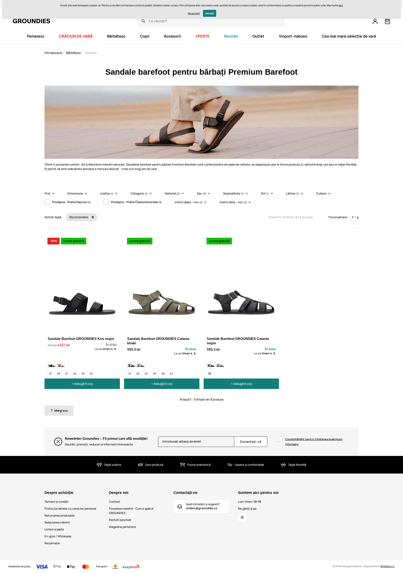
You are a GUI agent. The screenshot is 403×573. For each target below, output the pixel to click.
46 (163, 373)
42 (74, 373)
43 (83, 373)
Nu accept (194, 13)
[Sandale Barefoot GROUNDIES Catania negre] (131, 363)
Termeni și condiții (56, 502)
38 (209, 373)
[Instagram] (242, 517)
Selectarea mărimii (57, 522)
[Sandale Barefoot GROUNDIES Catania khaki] (140, 363)
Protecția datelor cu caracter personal (70, 508)
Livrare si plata (54, 529)
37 (50, 373)
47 (171, 373)
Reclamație (52, 543)
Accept (209, 13)
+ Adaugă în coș (82, 384)
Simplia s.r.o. (387, 566)
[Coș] (387, 21)
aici (341, 5)
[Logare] (375, 21)
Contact (114, 502)
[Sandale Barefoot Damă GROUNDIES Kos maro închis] (60, 363)
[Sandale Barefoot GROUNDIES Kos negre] (51, 363)
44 (91, 373)
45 (154, 373)
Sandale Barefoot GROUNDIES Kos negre (81, 339)
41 (66, 373)
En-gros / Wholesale (57, 536)
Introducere (53, 53)
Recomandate (79, 217)
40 (58, 373)
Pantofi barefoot (120, 520)
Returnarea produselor (59, 515)
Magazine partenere (122, 527)
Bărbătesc (73, 53)
